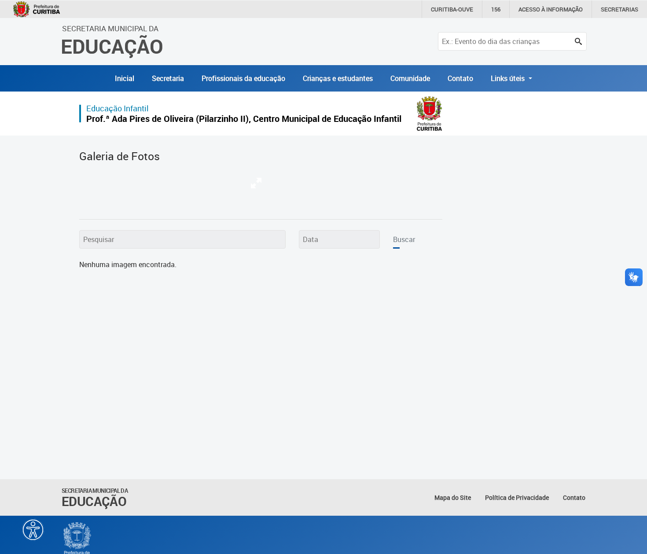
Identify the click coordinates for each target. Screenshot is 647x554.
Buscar (404, 239)
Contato (460, 78)
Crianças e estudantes (338, 78)
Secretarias (619, 9)
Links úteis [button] (508, 78)
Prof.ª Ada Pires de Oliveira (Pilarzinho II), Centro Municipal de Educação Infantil (243, 119)
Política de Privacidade (517, 497)
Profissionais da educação (243, 78)
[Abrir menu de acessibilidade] (33, 530)
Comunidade (410, 78)
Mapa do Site (452, 497)
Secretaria (168, 78)
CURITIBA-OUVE (452, 9)
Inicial (124, 78)
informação (550, 9)
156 (495, 9)
